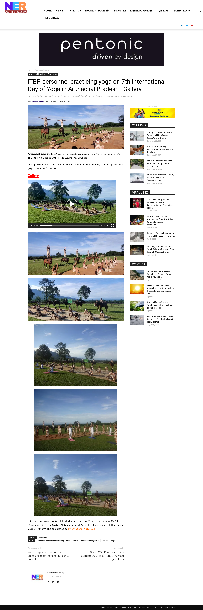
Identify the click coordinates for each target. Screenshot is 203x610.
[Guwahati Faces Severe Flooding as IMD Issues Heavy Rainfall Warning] (137, 306)
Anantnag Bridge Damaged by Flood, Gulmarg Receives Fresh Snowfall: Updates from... (161, 249)
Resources (51, 18)
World (149, 607)
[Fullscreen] (112, 225)
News (59, 11)
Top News (52, 74)
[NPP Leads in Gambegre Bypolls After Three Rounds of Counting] (137, 150)
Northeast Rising (37, 102)
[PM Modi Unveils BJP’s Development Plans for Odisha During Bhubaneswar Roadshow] (137, 220)
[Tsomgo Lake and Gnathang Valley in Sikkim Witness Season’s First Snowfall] (137, 136)
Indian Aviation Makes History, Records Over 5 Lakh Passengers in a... (160, 177)
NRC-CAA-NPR (139, 607)
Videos (163, 11)
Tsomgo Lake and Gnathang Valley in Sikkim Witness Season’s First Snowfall (159, 135)
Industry (119, 11)
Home (48, 11)
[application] (72, 204)
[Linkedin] (182, 25)
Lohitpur (105, 541)
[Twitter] (187, 25)
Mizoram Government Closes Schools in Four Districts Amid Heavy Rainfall (160, 319)
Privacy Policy (170, 607)
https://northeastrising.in (55, 576)
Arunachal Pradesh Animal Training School (53, 541)
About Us (158, 607)
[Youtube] (192, 25)
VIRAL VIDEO (140, 192)
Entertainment (141, 11)
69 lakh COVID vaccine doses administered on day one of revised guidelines (102, 556)
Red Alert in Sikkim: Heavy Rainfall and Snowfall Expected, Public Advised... (161, 274)
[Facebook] (177, 25)
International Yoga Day (81, 528)
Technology (181, 11)
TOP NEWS (139, 125)
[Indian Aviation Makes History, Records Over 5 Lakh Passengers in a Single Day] (137, 178)
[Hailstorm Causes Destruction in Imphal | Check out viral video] (137, 237)
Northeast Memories (123, 607)
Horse (75, 541)
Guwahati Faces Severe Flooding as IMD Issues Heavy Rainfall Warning (160, 305)
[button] (199, 11)
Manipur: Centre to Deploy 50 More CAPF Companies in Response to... (159, 163)
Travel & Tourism (97, 11)
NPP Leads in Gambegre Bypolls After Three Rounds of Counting (160, 149)
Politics (75, 11)
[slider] (69, 225)
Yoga (113, 541)
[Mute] (108, 225)
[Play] (31, 225)
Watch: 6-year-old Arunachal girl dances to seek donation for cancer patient (49, 556)
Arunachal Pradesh (37, 74)
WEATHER (138, 264)
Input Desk (43, 537)
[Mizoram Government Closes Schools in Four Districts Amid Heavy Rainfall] (137, 320)
